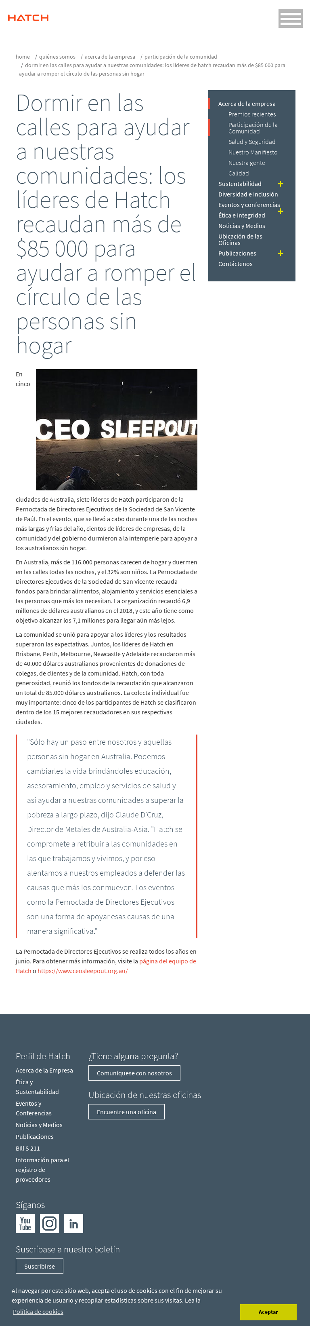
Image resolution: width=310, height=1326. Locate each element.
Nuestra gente (246, 162)
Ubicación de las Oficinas (240, 239)
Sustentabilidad (240, 183)
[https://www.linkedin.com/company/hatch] (73, 1222)
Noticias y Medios (241, 226)
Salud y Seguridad (252, 141)
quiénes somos (57, 56)
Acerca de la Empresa (44, 1070)
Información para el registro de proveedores (42, 1169)
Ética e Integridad (241, 215)
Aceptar (268, 1311)
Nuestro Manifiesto (253, 152)
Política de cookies (38, 1311)
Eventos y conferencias (249, 205)
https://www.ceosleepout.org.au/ (83, 971)
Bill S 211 (28, 1148)
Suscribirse (39, 1266)
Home (23, 56)
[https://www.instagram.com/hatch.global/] (49, 1222)
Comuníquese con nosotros (134, 1073)
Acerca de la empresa (110, 56)
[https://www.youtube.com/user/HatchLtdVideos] (25, 1222)
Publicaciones (237, 253)
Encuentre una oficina (126, 1112)
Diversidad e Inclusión (248, 194)
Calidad (238, 173)
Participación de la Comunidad (181, 56)
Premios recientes (252, 114)
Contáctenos (235, 264)
